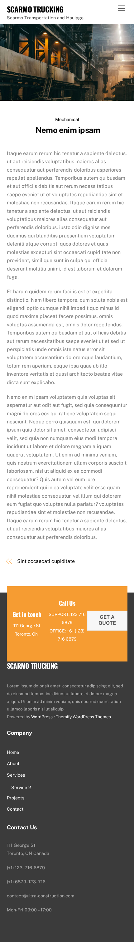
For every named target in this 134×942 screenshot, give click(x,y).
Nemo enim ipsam (67, 130)
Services (16, 775)
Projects (15, 797)
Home (13, 752)
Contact (15, 809)
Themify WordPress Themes (83, 716)
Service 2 (21, 787)
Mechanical (67, 119)
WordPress (42, 716)
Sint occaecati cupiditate (46, 561)
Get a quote (107, 620)
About (13, 763)
